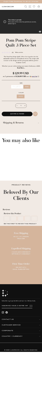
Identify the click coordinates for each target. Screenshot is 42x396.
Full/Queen (17, 86)
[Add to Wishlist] (35, 114)
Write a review (19, 52)
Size (21, 83)
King (26, 86)
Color (21, 92)
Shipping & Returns (13, 123)
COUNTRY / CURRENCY (12, 336)
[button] (21, 77)
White (20, 96)
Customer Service (11, 325)
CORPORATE (7, 331)
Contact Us (8, 319)
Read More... (21, 68)
